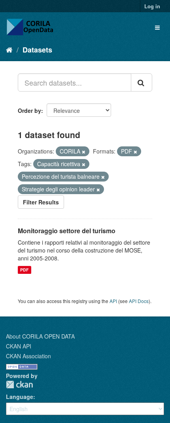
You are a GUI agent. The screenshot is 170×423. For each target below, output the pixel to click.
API (113, 301)
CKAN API (18, 346)
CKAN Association (28, 356)
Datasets (37, 50)
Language (19, 397)
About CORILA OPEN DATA (40, 336)
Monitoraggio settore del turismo (66, 230)
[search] (141, 82)
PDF (24, 270)
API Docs (139, 301)
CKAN (19, 384)
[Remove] (83, 151)
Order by (29, 110)
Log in (152, 6)
